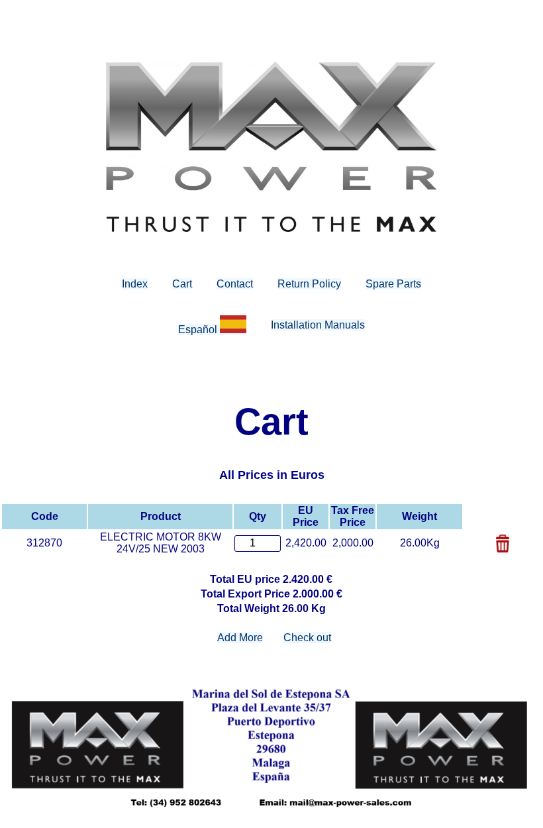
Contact (235, 283)
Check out (307, 637)
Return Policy (309, 283)
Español (199, 329)
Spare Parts (393, 283)
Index (135, 283)
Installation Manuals (318, 325)
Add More (240, 637)
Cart (182, 283)
